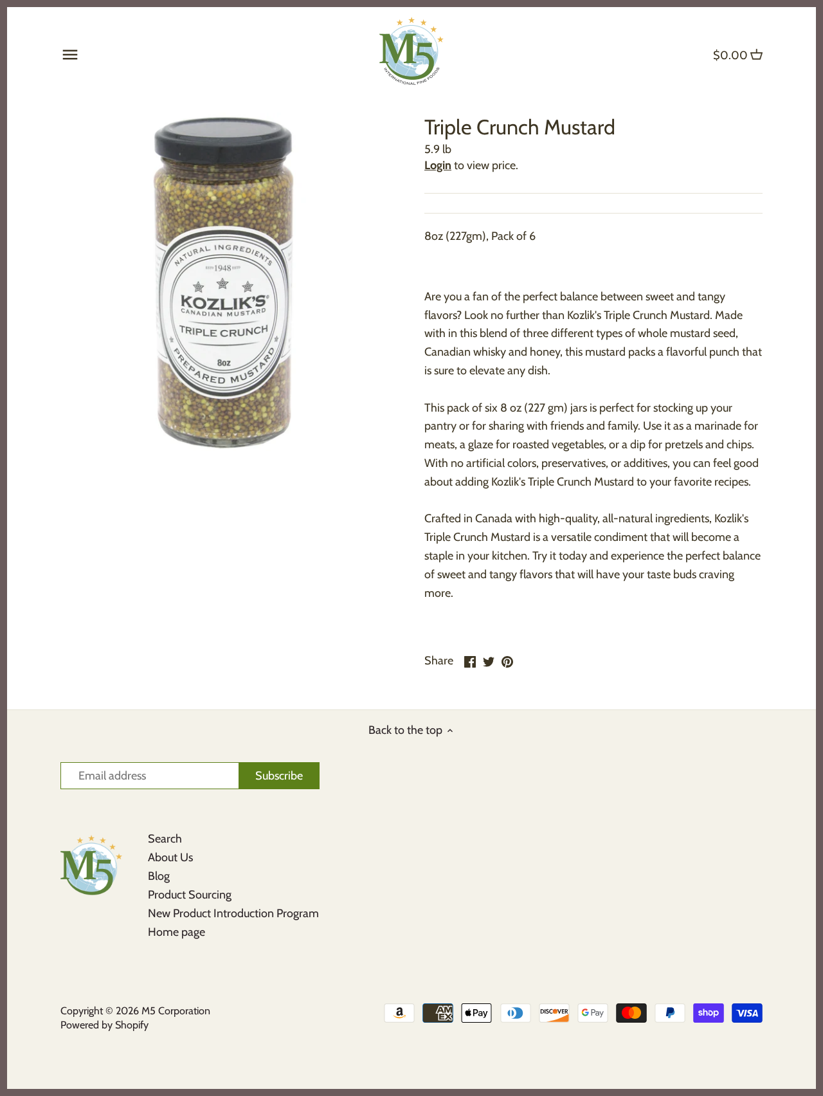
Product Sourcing (189, 895)
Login (437, 165)
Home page (176, 932)
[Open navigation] (70, 54)
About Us (170, 857)
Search (165, 839)
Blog (159, 876)
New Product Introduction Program (233, 913)
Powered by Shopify (104, 1024)
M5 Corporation (175, 1010)
